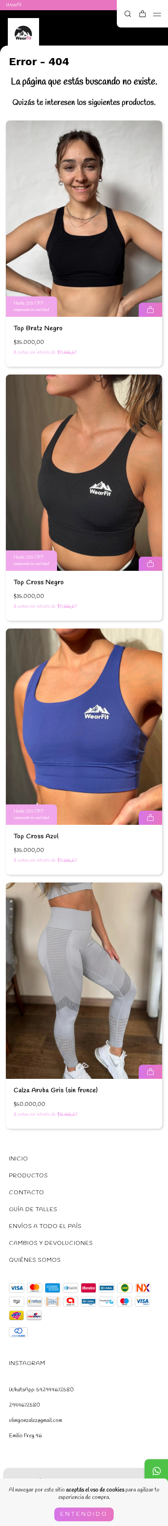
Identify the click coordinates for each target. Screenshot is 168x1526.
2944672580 (24, 1405)
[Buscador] (128, 14)
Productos (28, 1176)
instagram (27, 1363)
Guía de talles (33, 1209)
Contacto (26, 1193)
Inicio (18, 1159)
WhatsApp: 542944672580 (41, 1390)
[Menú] (157, 14)
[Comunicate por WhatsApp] (156, 1471)
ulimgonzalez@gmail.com (35, 1420)
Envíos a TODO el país (45, 1226)
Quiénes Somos (35, 1260)
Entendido (84, 1514)
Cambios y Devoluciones (51, 1243)
